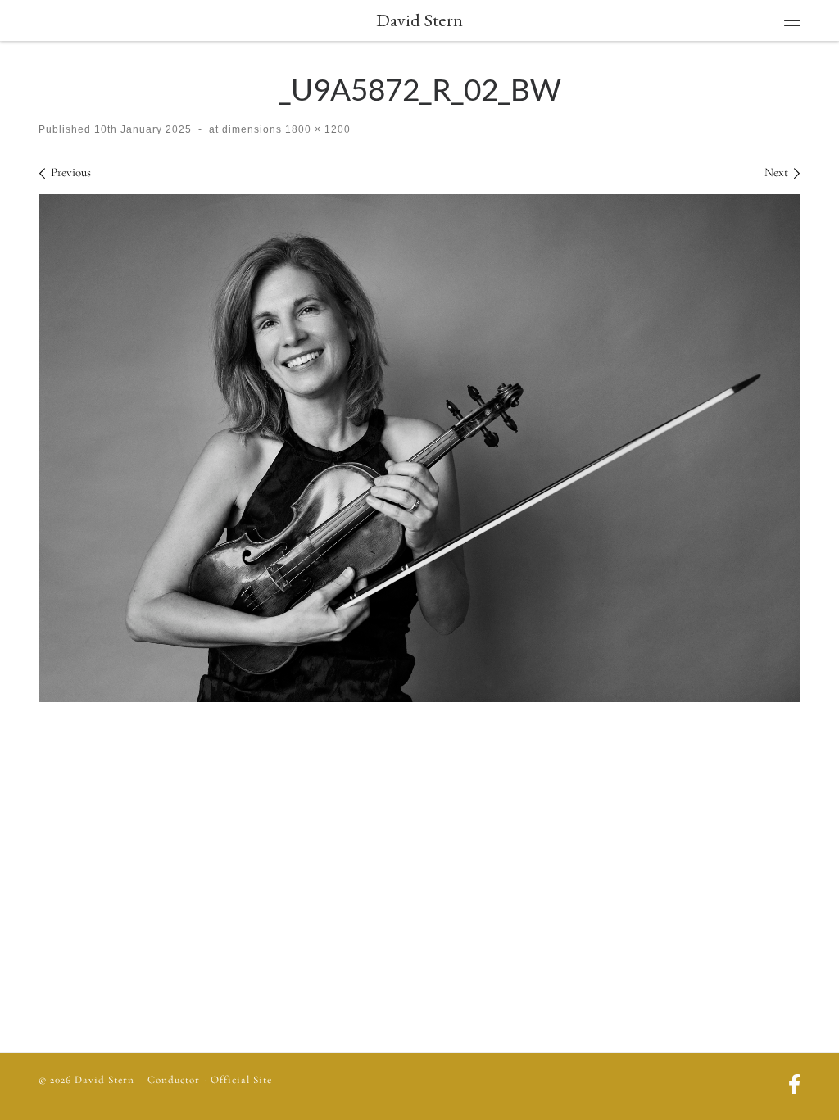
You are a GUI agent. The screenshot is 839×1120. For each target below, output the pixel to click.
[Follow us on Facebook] (794, 1086)
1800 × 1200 (316, 129)
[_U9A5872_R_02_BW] (419, 448)
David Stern (104, 1079)
